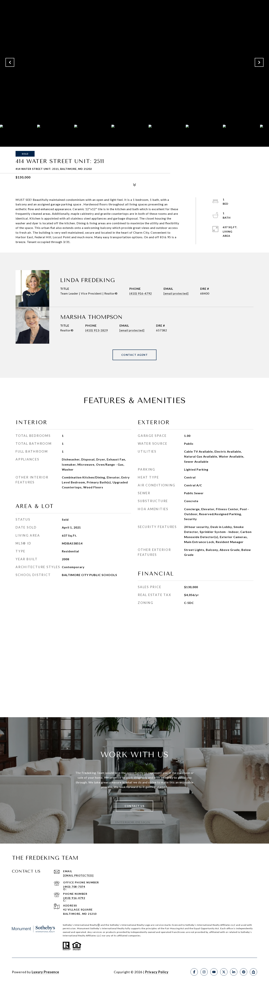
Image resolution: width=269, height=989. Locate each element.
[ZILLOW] (253, 972)
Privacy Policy (157, 972)
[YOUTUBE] (214, 972)
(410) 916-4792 (140, 293)
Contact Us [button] (134, 805)
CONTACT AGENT (134, 354)
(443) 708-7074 (74, 886)
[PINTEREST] (243, 972)
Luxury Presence (45, 972)
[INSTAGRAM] (204, 972)
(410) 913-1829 (96, 330)
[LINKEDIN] (233, 972)
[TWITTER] (223, 972)
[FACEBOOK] (194, 972)
